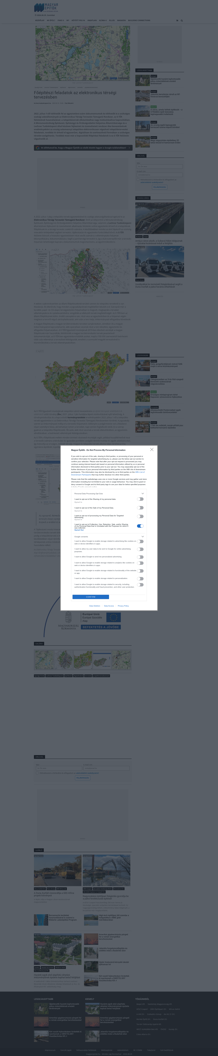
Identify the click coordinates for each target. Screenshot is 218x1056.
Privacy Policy (123, 606)
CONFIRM (91, 597)
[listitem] (109, 493)
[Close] (152, 450)
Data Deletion (94, 606)
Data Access (109, 606)
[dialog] (109, 528)
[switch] (140, 499)
